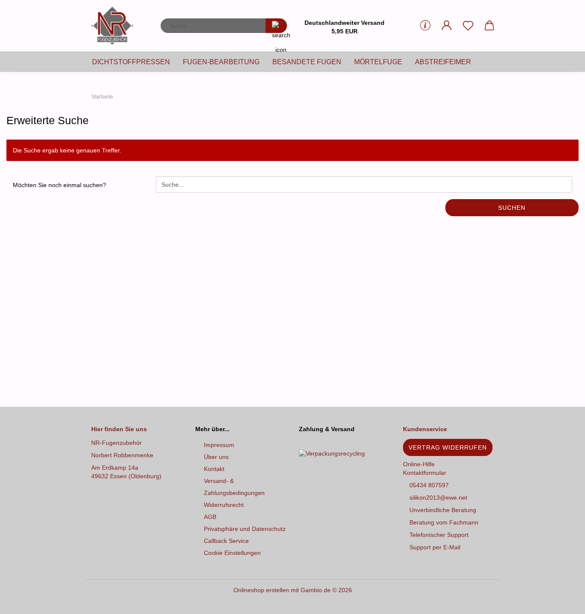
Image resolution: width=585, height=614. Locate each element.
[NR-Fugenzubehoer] (115, 25)
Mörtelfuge (378, 62)
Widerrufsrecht (224, 504)
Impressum (219, 444)
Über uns (216, 456)
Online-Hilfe (419, 464)
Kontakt (214, 468)
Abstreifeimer (443, 62)
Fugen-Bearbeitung (221, 62)
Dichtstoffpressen (131, 62)
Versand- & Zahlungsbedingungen (234, 486)
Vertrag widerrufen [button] (448, 447)
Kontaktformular (424, 472)
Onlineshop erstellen (261, 590)
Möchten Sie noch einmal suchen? (59, 185)
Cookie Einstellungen (232, 552)
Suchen (511, 207)
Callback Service (226, 540)
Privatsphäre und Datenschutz (245, 528)
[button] (446, 26)
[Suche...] (276, 25)
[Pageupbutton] (561, 601)
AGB (210, 516)
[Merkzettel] (468, 26)
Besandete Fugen (306, 62)
